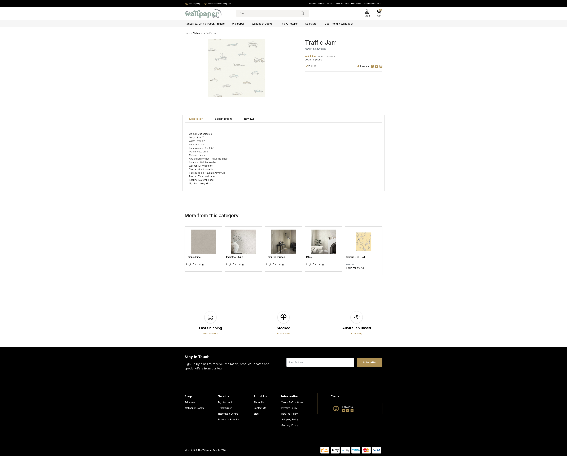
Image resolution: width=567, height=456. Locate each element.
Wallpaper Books (262, 23)
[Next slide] (375, 250)
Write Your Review (326, 56)
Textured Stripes (275, 256)
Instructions (356, 4)
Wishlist (330, 4)
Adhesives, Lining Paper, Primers (205, 23)
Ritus (309, 256)
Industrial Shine (234, 256)
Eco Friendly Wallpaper (339, 23)
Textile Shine (193, 256)
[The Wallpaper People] (203, 13)
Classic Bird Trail (355, 256)
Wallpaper (238, 23)
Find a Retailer (289, 23)
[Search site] (302, 13)
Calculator (311, 23)
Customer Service (371, 4)
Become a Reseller (317, 4)
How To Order (342, 4)
